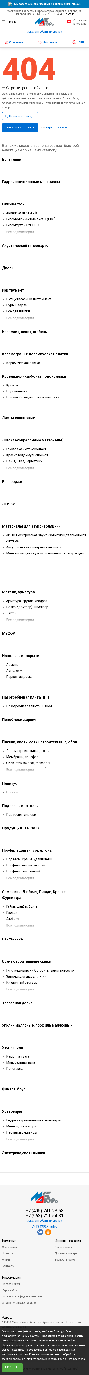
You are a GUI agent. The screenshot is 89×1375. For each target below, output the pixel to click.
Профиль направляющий (25, 865)
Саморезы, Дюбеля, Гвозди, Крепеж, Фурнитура (34, 895)
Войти (80, 42)
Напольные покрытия (21, 656)
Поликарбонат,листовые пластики (32, 397)
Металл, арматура (18, 592)
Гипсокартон (13, 204)
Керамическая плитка (23, 363)
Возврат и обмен (65, 1259)
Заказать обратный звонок (44, 31)
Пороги (12, 792)
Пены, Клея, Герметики (24, 461)
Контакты (8, 1265)
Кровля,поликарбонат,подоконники (34, 376)
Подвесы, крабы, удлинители (29, 859)
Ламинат (13, 665)
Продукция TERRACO (20, 828)
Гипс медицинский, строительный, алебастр (40, 970)
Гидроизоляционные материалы (31, 182)
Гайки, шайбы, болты (22, 907)
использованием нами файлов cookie (51, 1340)
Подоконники (16, 391)
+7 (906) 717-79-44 (63, 13)
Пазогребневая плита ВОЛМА (29, 706)
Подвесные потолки (20, 805)
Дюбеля (12, 919)
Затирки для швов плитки (26, 976)
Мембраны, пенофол (22, 757)
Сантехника (12, 939)
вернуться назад (56, 127)
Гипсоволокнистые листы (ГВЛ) (30, 219)
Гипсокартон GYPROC (22, 225)
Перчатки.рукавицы (21, 1132)
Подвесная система (21, 815)
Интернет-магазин (68, 1241)
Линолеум (14, 671)
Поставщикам (11, 1284)
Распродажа (13, 481)
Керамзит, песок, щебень (24, 331)
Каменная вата (17, 1056)
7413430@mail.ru (44, 1226)
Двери (7, 268)
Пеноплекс (14, 1069)
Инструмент (13, 290)
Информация (11, 1277)
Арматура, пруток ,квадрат (26, 601)
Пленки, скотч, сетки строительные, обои (39, 742)
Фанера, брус (13, 1089)
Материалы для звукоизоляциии (31, 526)
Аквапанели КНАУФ (21, 213)
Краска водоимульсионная (27, 455)
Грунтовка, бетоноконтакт (26, 449)
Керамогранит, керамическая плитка (35, 354)
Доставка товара (66, 1253)
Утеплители (12, 1047)
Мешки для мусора (21, 1126)
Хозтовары (12, 1111)
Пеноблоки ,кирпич (19, 719)
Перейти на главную (20, 127)
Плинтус (9, 783)
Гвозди (11, 913)
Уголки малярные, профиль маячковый (37, 1025)
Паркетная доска (19, 677)
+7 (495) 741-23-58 (45, 1210)
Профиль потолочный (23, 871)
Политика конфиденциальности (22, 1296)
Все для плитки (18, 311)
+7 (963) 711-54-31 (45, 1215)
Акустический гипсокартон (26, 245)
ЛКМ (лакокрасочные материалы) (32, 440)
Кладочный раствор (21, 982)
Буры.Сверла (16, 305)
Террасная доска (17, 1003)
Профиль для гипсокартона (27, 850)
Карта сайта (9, 1290)
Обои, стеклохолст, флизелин (28, 763)
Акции (6, 1259)
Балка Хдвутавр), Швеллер (27, 607)
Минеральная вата (20, 1063)
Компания (9, 1241)
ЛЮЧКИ (9, 504)
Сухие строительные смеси (26, 961)
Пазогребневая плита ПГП (25, 697)
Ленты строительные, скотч (27, 751)
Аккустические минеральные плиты (34, 547)
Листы (11, 613)
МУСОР (8, 633)
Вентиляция (12, 159)
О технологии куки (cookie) (19, 1302)
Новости (7, 1253)
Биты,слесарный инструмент (28, 299)
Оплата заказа (64, 1247)
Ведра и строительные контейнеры (33, 1120)
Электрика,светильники (23, 1153)
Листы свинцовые (18, 418)
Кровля (12, 385)
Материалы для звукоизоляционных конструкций (45, 553)
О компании (9, 1247)
